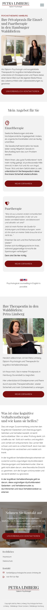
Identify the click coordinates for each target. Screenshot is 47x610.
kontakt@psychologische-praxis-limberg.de (23, 573)
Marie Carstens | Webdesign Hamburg (31, 606)
